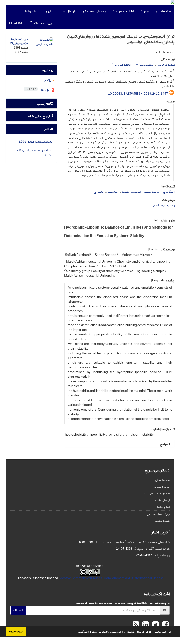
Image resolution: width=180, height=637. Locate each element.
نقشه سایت (162, 520)
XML (48, 80)
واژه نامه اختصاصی (158, 514)
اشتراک (18, 610)
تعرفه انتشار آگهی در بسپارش (151, 548)
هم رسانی (44, 103)
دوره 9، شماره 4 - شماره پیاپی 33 (19, 41)
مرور (146, 11)
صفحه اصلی (163, 11)
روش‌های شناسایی (163, 205)
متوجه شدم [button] (16, 631)
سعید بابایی (146, 64)
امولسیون (112, 191)
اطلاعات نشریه (124, 11)
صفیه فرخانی (166, 64)
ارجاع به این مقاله (39, 116)
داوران (49, 11)
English (16, 23)
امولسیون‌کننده (131, 191)
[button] (77, 632)
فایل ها (45, 70)
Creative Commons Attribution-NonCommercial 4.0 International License (111, 578)
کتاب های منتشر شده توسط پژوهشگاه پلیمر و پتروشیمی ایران (132, 542)
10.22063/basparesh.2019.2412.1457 (138, 93)
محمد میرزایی (122, 64)
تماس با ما (31, 11)
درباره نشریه (161, 486)
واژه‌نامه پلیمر (161, 555)
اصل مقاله (38, 90)
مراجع (164, 444)
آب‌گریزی (169, 191)
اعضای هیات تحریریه (157, 493)
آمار (47, 129)
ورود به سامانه (42, 23)
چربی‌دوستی (152, 191)
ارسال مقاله (67, 11)
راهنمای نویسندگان (94, 11)
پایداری (98, 191)
